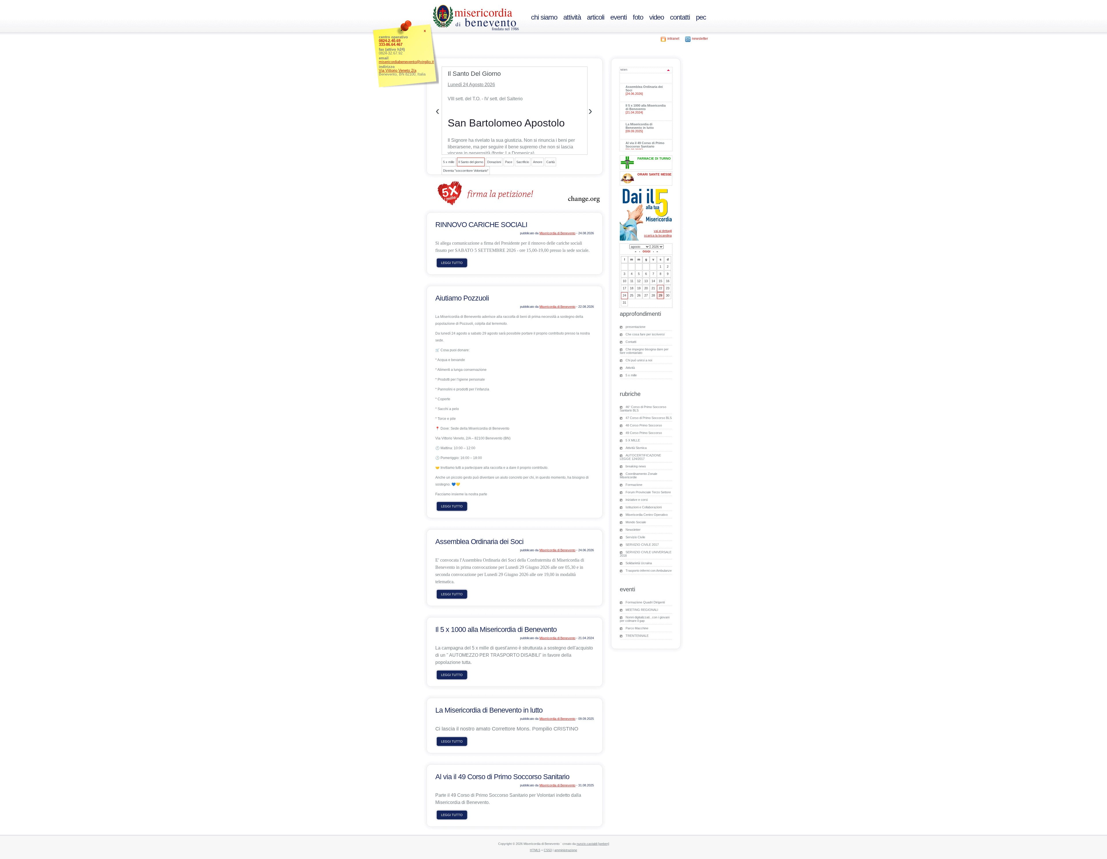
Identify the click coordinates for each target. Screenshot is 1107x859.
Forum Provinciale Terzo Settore (648, 492)
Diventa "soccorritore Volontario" (465, 170)
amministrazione (565, 850)
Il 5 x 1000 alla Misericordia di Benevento (496, 629)
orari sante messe (654, 173)
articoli (595, 17)
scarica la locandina (658, 235)
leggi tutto (452, 263)
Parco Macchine (637, 628)
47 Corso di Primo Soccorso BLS (649, 418)
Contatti (631, 341)
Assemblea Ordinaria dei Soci (479, 541)
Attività (630, 367)
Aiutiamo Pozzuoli (462, 298)
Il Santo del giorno (470, 162)
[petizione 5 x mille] (514, 205)
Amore (537, 162)
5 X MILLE (633, 440)
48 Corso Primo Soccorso (644, 425)
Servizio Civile (635, 537)
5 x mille (448, 162)
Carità (550, 162)
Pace (508, 162)
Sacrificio (522, 162)
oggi (646, 251)
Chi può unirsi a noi (639, 360)
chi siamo (544, 17)
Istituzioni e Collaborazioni (644, 507)
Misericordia (483, 12)
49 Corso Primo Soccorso (644, 433)
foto (638, 17)
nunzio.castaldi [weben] (593, 843)
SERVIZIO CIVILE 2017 (642, 544)
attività (572, 17)
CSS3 (548, 850)
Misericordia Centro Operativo (647, 514)
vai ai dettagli (663, 231)
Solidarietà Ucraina (639, 563)
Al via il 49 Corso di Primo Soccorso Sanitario (502, 777)
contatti (680, 17)
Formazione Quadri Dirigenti (645, 602)
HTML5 (535, 850)
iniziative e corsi (637, 499)
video (656, 17)
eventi (618, 17)
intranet (673, 39)
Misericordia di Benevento (557, 233)
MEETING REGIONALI (642, 609)
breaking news (636, 466)
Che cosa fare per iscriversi (645, 334)
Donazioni (494, 162)
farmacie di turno (654, 158)
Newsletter (633, 529)
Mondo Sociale (636, 522)
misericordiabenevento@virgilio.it (406, 62)
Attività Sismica (636, 448)
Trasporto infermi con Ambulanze (649, 570)
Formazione (634, 484)
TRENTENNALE (637, 635)
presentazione (635, 327)
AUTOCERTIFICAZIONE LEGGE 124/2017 (640, 457)
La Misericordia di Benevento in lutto (489, 710)
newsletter (700, 39)
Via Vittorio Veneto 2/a (397, 70)
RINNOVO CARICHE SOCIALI (481, 224)
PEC (701, 17)
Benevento (486, 21)
